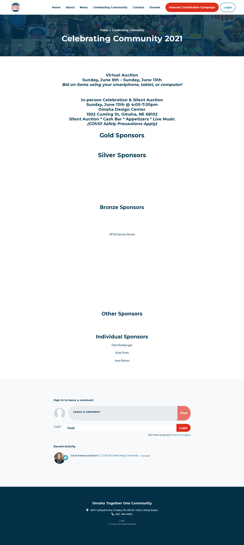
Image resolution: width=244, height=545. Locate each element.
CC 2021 (103, 455)
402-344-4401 (124, 514)
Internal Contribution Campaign (192, 7)
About (70, 7)
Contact (138, 7)
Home (56, 7)
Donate (155, 7)
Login (228, 7)
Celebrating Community (110, 7)
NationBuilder (129, 524)
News (84, 7)
